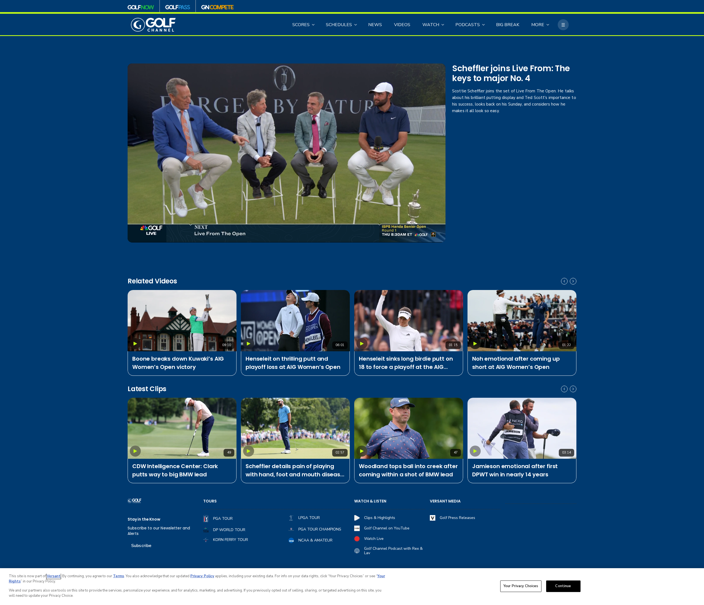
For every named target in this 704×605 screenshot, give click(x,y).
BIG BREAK (507, 25)
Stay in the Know (144, 519)
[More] (563, 24)
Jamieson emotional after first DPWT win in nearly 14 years (515, 470)
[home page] (153, 25)
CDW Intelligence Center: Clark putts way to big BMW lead (175, 470)
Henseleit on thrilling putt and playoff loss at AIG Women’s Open (293, 363)
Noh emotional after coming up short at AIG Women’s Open (516, 363)
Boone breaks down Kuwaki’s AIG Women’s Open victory (178, 363)
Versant (54, 576)
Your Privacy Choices (520, 586)
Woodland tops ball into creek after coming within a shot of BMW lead (408, 470)
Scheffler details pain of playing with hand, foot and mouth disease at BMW (295, 470)
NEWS (375, 25)
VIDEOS (402, 25)
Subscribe (141, 546)
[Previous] (564, 281)
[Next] (573, 281)
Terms (118, 576)
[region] (352, 586)
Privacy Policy (202, 576)
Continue (563, 586)
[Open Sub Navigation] (313, 24)
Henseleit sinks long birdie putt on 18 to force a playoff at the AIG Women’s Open (406, 363)
